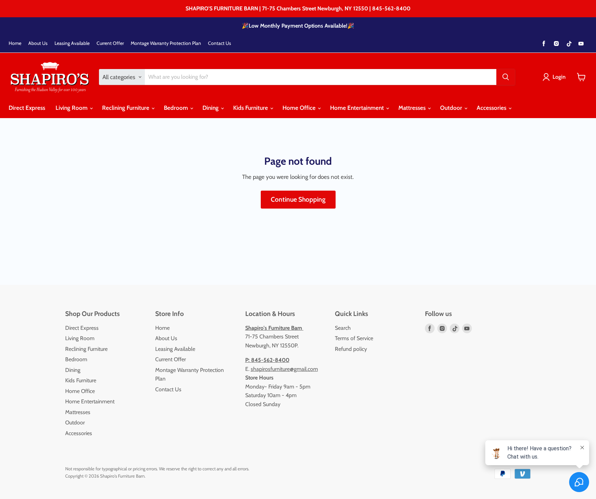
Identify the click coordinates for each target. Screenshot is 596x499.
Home (15, 43)
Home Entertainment (357, 107)
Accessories (492, 107)
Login (559, 77)
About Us (38, 43)
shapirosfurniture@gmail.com (284, 369)
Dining (211, 107)
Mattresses (412, 107)
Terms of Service (354, 338)
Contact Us (219, 43)
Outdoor (452, 107)
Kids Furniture (251, 107)
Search (343, 328)
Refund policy (351, 349)
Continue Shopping (298, 199)
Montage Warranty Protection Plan (166, 43)
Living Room (72, 107)
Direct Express (27, 107)
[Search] (505, 77)
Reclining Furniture (126, 107)
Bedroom (176, 107)
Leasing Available (72, 43)
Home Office (299, 107)
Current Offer (110, 43)
